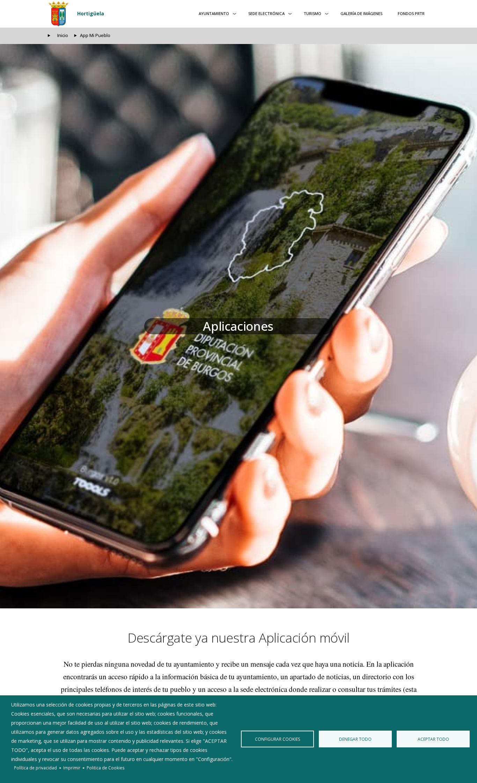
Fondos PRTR (411, 13)
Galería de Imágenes (361, 13)
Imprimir (71, 767)
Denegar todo (355, 739)
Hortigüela (90, 13)
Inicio (62, 35)
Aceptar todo (433, 739)
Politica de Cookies (106, 767)
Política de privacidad (35, 767)
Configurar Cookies (277, 739)
